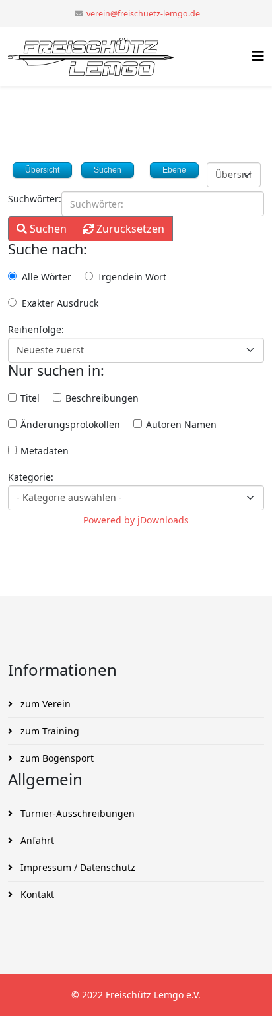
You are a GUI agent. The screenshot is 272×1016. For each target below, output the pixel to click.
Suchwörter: (34, 199)
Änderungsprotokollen (69, 424)
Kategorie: (30, 477)
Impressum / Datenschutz (76, 867)
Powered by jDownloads (136, 520)
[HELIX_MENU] (258, 55)
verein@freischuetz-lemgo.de (143, 13)
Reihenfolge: (36, 329)
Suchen (47, 229)
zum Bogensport (56, 758)
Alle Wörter (46, 276)
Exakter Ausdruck (60, 303)
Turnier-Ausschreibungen (76, 813)
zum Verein (44, 704)
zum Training (48, 731)
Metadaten (43, 450)
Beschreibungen (101, 398)
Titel (29, 398)
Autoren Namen (180, 424)
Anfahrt (36, 840)
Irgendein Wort (132, 276)
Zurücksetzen (129, 229)
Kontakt (36, 894)
